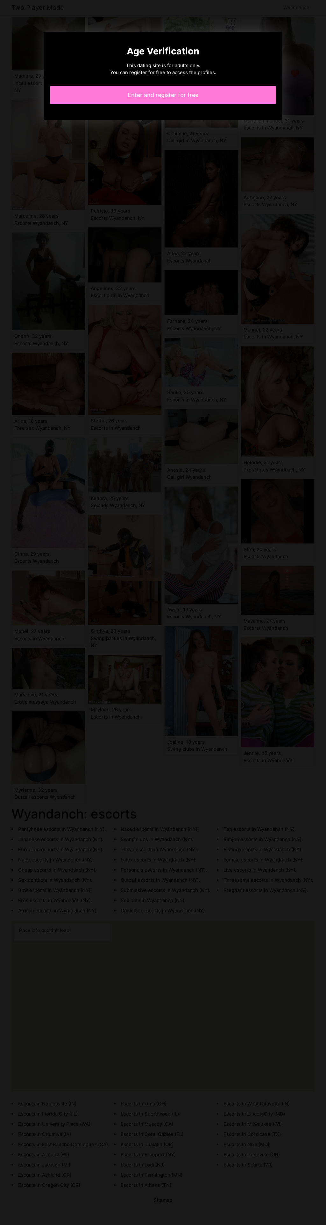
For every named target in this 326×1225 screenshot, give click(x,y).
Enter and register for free (163, 95)
